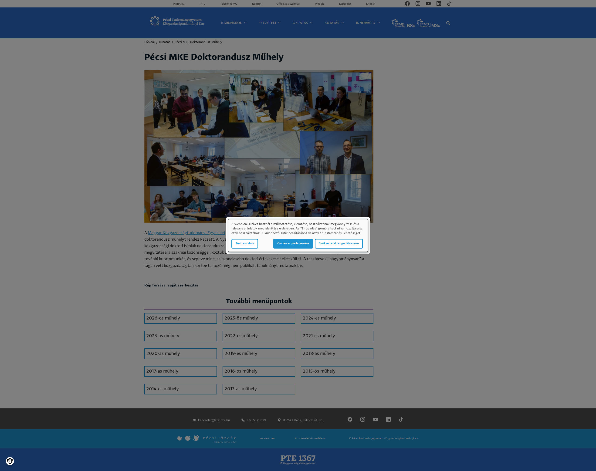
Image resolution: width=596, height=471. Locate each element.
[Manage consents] (10, 461)
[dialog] (298, 235)
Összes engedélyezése (293, 243)
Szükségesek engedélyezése (339, 243)
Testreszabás (245, 243)
